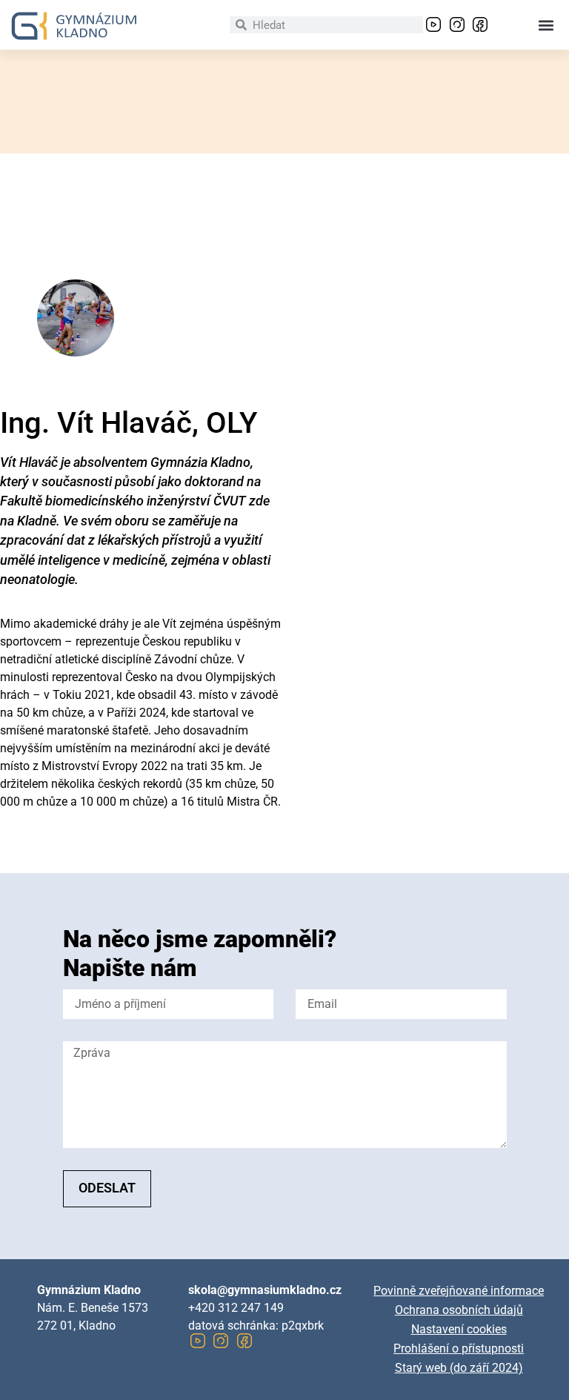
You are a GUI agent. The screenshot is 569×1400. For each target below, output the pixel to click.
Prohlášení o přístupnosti (458, 1348)
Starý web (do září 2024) (459, 1368)
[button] (545, 25)
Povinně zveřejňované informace (458, 1291)
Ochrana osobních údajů (459, 1310)
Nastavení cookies (459, 1329)
